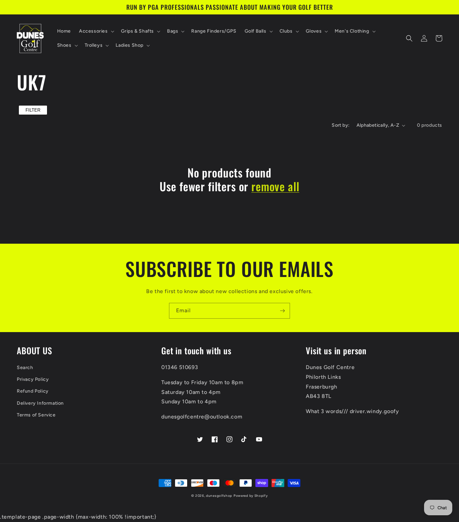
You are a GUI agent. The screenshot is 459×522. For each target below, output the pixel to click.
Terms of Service (36, 415)
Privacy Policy (33, 379)
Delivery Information (40, 403)
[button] (96, 31)
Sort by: (340, 125)
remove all (275, 186)
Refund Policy (33, 391)
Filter (33, 110)
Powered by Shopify (251, 495)
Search (25, 367)
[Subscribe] (282, 311)
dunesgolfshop (219, 495)
